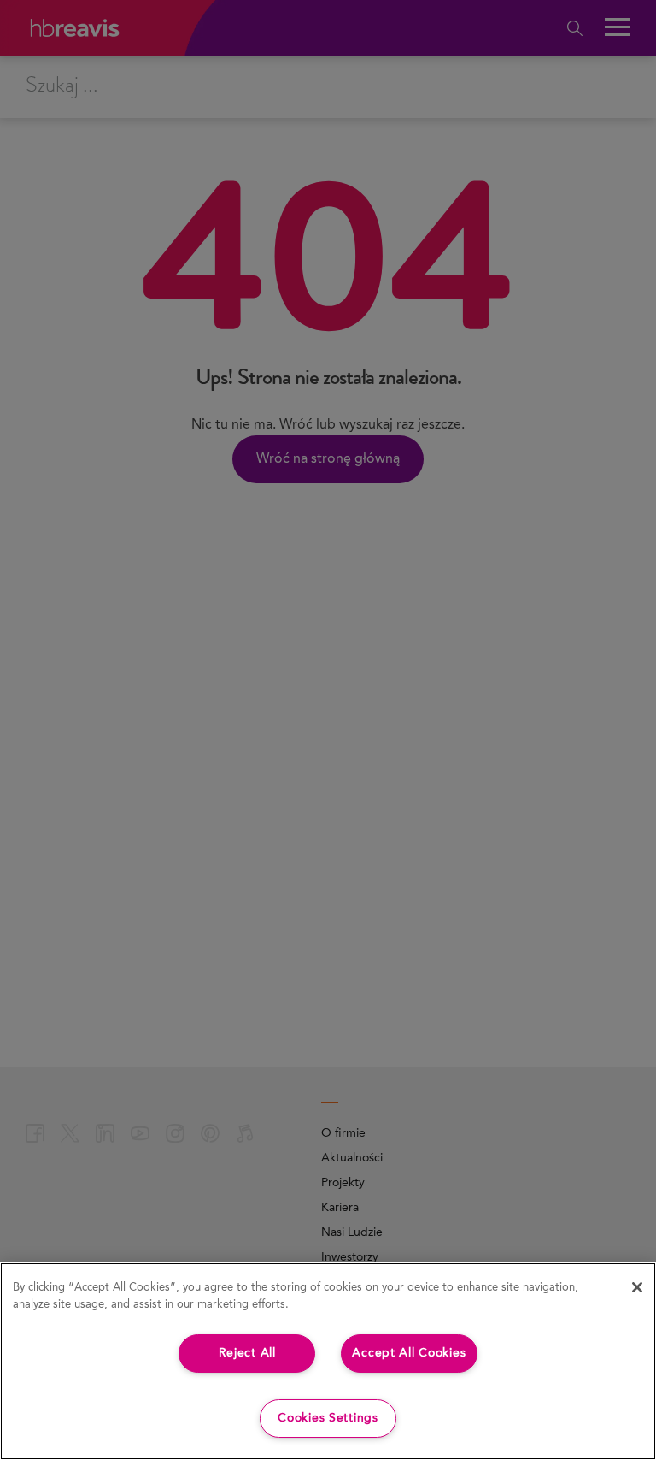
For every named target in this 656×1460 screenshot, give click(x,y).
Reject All (247, 1353)
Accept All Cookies (409, 1353)
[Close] (637, 1287)
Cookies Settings (328, 1418)
